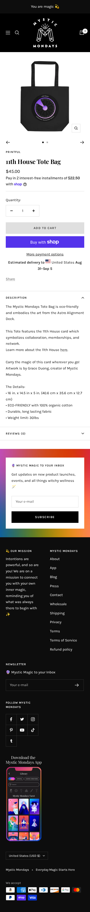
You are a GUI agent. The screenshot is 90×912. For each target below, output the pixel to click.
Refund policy (61, 649)
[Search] (17, 32)
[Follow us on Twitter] (22, 719)
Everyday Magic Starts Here (55, 869)
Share (10, 279)
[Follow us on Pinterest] (11, 730)
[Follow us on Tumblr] (11, 741)
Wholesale (58, 604)
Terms (55, 631)
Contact (56, 595)
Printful (13, 152)
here (63, 350)
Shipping (57, 613)
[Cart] (81, 32)
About (55, 559)
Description (16, 297)
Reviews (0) (16, 433)
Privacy (55, 622)
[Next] (82, 142)
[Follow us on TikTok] (32, 730)
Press (54, 586)
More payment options (45, 254)
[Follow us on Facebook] (11, 719)
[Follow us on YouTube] (22, 730)
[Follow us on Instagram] (32, 719)
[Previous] (8, 142)
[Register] (77, 685)
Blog (53, 577)
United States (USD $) (24, 856)
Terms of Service (63, 640)
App (53, 568)
